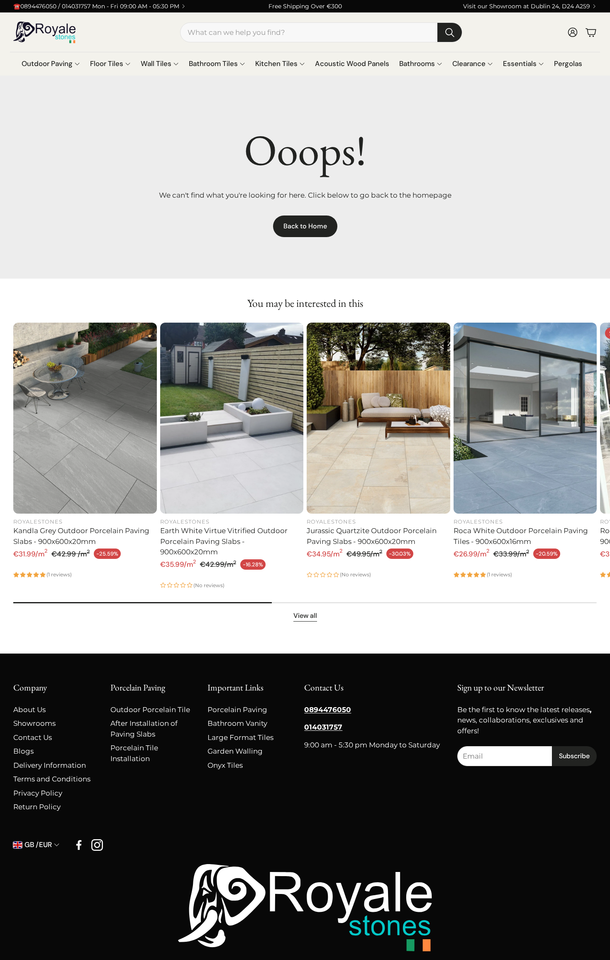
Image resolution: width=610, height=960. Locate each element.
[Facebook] (79, 845)
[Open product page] (85, 418)
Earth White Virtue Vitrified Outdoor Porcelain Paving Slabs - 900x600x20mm (224, 541)
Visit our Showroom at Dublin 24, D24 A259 (526, 6)
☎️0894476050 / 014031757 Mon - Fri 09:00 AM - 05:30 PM (96, 6)
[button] (321, 32)
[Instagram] (97, 845)
